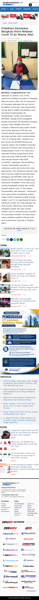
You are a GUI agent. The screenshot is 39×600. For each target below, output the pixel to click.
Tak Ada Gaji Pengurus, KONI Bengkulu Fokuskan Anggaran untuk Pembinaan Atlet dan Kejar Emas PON (24, 288)
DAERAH (3, 9)
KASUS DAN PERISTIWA (18, 507)
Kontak (3, 504)
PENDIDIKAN (26, 9)
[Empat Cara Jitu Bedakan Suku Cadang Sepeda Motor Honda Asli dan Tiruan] (5, 445)
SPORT (16, 510)
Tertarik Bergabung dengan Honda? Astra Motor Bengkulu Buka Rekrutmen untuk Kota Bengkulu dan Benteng (25, 468)
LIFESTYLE (17, 513)
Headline (35, 9)
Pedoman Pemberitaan (5, 510)
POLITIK (16, 515)
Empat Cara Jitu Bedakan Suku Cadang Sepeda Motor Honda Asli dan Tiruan (24, 444)
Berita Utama (13, 23)
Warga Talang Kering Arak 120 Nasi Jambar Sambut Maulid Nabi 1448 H (19, 413)
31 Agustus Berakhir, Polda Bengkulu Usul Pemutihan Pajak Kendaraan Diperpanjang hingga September (18, 420)
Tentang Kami (5, 508)
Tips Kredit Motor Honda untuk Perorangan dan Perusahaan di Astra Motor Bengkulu (23, 455)
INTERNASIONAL (19, 504)
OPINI (12, 9)
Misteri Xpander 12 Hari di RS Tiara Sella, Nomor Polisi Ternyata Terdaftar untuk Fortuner (24, 250)
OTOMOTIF (18, 9)
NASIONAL (30, 515)
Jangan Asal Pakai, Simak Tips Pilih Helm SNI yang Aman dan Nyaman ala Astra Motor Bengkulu (24, 432)
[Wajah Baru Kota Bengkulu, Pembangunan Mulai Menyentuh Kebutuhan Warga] (5, 302)
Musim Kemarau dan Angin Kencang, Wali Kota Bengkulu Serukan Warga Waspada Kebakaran (22, 263)
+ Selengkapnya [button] (31, 591)
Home (5, 23)
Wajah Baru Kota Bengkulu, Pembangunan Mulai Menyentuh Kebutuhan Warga (23, 301)
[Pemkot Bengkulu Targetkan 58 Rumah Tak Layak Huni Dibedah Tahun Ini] (5, 277)
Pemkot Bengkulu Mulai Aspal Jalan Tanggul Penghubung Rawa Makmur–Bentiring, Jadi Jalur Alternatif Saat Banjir (19, 383)
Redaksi (3, 506)
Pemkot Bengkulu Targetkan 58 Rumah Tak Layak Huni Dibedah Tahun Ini (23, 276)
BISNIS (16, 511)
